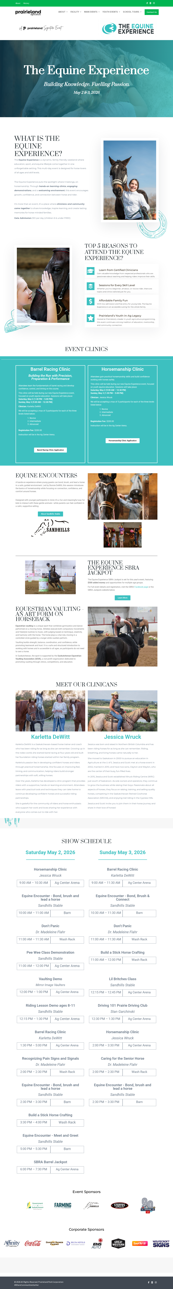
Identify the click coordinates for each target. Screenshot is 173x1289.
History (26, 3)
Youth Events (110, 11)
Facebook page (141, 587)
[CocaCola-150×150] (33, 1243)
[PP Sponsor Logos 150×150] (118, 1243)
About (18, 3)
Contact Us (152, 12)
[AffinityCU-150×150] (11, 1243)
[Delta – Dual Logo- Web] (75, 1243)
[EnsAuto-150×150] (97, 1243)
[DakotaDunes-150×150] (54, 1243)
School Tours (131, 11)
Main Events (91, 11)
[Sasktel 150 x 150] (139, 1243)
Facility (75, 11)
